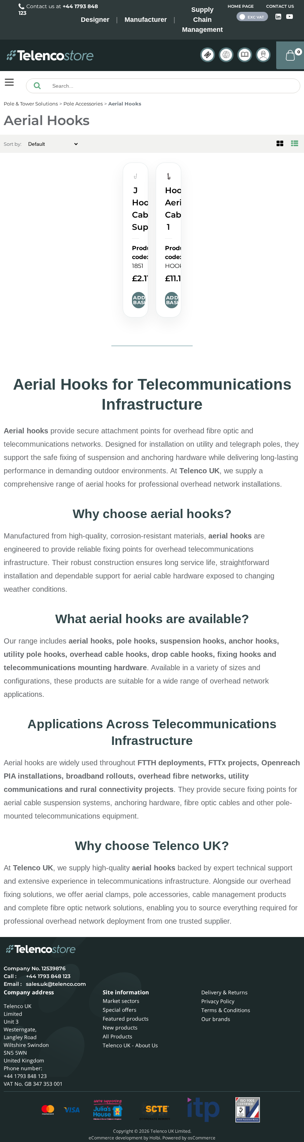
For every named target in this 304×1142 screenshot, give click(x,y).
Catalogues (244, 54)
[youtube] (289, 16)
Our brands (215, 1018)
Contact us (280, 6)
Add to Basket (139, 300)
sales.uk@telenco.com (56, 984)
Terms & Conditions (225, 1010)
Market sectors (121, 1000)
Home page (241, 6)
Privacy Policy (217, 1001)
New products (120, 1027)
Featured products (126, 1018)
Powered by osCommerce (188, 1138)
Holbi (154, 1138)
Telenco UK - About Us (130, 1045)
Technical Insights (226, 54)
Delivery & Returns (224, 992)
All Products (117, 1036)
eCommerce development (115, 1138)
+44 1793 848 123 (48, 976)
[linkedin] (278, 16)
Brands (207, 54)
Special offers (119, 1009)
